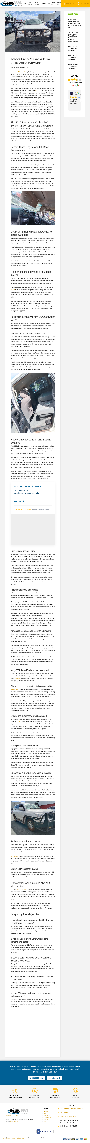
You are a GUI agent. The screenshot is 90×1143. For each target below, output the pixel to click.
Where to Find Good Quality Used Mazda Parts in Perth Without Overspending (73, 37)
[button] (81, 100)
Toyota (37, 90)
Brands (46, 1119)
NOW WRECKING (12, 1115)
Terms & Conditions (57, 1137)
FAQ (45, 1113)
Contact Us (47, 1117)
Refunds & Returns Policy (17, 1138)
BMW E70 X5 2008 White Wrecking (73, 66)
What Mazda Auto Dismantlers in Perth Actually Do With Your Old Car (74, 23)
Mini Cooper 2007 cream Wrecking (72, 48)
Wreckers (17, 678)
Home (46, 1111)
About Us (47, 1115)
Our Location (84, 3)
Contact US (19, 501)
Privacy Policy (6, 1138)
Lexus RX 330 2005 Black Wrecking (73, 57)
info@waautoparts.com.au (68, 1116)
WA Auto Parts (22, 72)
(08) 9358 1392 (70, 3)
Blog (45, 1121)
